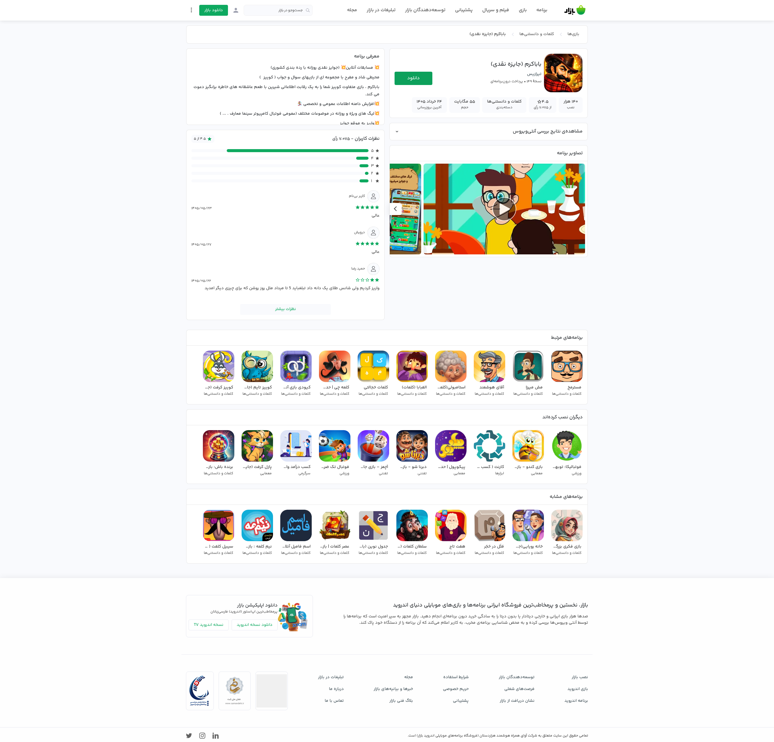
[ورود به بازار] (235, 10)
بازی (523, 10)
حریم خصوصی (456, 689)
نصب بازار (580, 677)
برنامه (541, 10)
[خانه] (575, 10)
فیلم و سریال (495, 10)
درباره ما (336, 689)
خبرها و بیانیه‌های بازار (393, 689)
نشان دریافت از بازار (517, 701)
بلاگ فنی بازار (401, 701)
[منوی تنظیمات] (191, 10)
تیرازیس (534, 74)
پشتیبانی (464, 10)
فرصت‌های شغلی (519, 689)
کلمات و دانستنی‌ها (536, 34)
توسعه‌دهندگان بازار (425, 10)
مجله (352, 10)
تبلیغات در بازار (381, 10)
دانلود (413, 78)
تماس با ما (334, 701)
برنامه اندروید (576, 701)
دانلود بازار (213, 10)
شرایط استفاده (456, 677)
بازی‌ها (573, 34)
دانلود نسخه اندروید (254, 625)
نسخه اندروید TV (208, 625)
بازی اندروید (577, 689)
